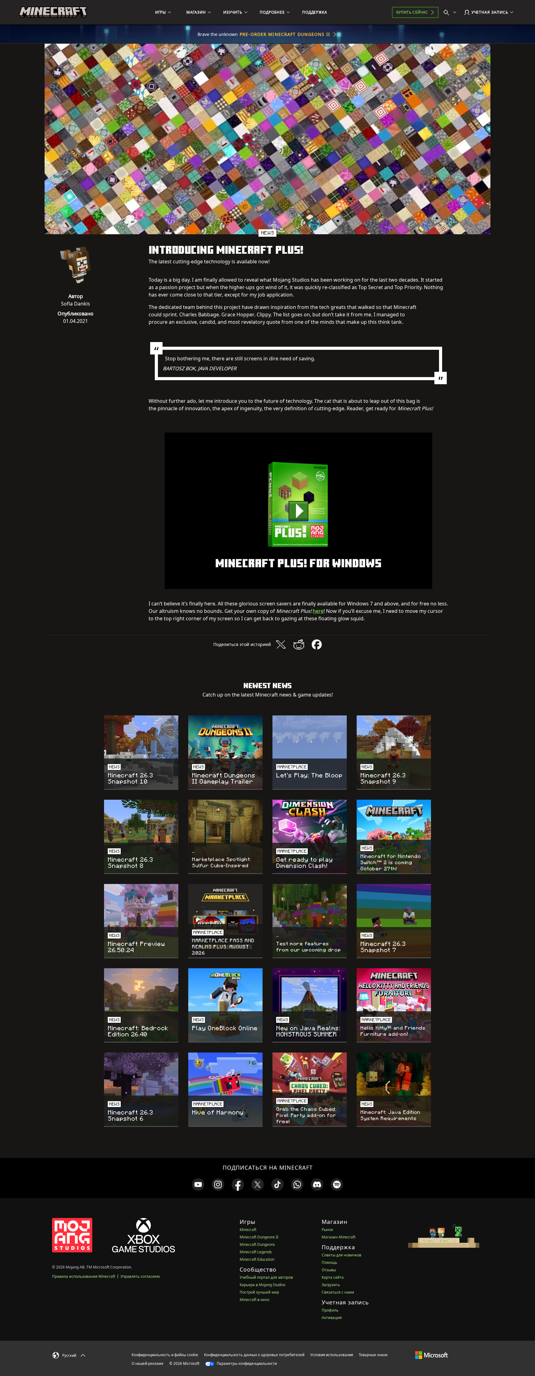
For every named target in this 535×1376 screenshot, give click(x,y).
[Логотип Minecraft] (53, 12)
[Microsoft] (431, 1355)
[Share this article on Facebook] (317, 644)
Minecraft (248, 1229)
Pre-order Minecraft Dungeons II (285, 34)
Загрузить (331, 1284)
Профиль (330, 1310)
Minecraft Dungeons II (259, 1237)
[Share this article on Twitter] (281, 644)
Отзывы (329, 1270)
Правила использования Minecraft (83, 1276)
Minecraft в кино (254, 1299)
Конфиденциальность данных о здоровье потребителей (254, 1354)
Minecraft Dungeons (257, 1244)
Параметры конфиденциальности (246, 1363)
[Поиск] (451, 12)
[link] (198, 1184)
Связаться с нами (338, 1292)
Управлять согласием (140, 1276)
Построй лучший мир (259, 1292)
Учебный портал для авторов (266, 1277)
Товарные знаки (373, 1354)
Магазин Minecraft (338, 1237)
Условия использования (331, 1354)
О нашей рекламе (147, 1363)
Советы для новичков (341, 1255)
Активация (332, 1317)
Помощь (329, 1262)
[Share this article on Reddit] (298, 644)
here (318, 611)
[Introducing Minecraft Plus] (298, 511)
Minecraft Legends (256, 1252)
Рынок (327, 1229)
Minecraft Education (257, 1259)
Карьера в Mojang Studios (262, 1284)
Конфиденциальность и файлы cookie (165, 1354)
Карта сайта (333, 1277)
